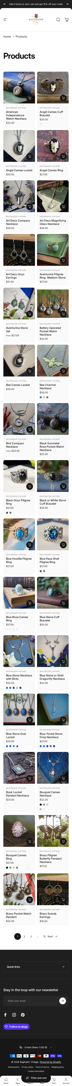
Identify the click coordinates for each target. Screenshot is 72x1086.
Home (7, 36)
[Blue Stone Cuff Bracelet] (53, 593)
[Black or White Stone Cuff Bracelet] (53, 476)
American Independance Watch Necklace (16, 115)
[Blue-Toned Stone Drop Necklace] (53, 709)
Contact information (36, 1071)
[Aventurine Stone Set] (19, 303)
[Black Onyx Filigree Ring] (19, 476)
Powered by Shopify (50, 1062)
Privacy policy (27, 1067)
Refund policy (14, 1067)
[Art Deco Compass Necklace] (19, 196)
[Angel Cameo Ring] (53, 146)
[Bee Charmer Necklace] (53, 360)
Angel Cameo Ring (51, 170)
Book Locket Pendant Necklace (17, 793)
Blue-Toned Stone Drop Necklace (51, 735)
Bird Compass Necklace (15, 445)
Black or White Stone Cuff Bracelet (53, 502)
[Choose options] (29, 98)
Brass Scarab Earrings (48, 915)
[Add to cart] (63, 98)
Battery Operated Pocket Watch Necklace (50, 331)
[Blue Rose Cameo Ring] (19, 593)
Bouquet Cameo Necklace (50, 793)
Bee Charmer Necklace (48, 386)
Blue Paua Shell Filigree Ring (49, 560)
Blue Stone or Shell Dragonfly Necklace (52, 677)
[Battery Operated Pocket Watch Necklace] (53, 303)
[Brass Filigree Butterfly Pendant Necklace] (53, 831)
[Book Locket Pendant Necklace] (19, 768)
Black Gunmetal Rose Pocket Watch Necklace (52, 447)
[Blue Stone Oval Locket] (19, 709)
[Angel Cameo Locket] (19, 146)
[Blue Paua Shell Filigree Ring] (53, 534)
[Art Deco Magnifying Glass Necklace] (53, 196)
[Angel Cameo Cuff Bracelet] (53, 87)
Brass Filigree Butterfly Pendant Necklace (51, 859)
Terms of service (42, 1067)
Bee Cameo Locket (18, 385)
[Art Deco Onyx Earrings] (19, 250)
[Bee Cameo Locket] (19, 360)
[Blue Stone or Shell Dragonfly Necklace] (53, 651)
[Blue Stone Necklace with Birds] (19, 651)
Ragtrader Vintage (16, 108)
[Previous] (4, 4)
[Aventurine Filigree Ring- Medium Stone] (53, 250)
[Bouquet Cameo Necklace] (53, 768)
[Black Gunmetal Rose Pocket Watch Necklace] (53, 419)
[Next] (67, 4)
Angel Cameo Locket (19, 170)
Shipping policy (57, 1067)
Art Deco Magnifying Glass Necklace (53, 222)
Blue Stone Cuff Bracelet (49, 618)
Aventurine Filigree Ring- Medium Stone (53, 276)
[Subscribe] (62, 1001)
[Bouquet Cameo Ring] (19, 831)
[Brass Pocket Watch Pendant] (19, 889)
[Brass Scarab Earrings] (53, 889)
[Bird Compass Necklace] (19, 419)
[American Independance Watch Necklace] (19, 87)
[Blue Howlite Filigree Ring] (19, 534)
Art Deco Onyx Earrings (15, 276)
